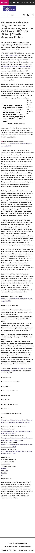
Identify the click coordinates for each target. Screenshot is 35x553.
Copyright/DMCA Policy (9, 550)
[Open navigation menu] (3, 15)
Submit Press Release (11, 546)
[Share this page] (32, 15)
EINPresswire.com (11, 55)
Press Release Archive (20, 543)
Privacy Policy (22, 550)
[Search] (24, 15)
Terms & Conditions (25, 546)
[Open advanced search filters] (28, 15)
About (10, 543)
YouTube (4, 473)
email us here (5, 464)
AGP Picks (4, 2)
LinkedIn (4, 468)
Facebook (4, 471)
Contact (31, 550)
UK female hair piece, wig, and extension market (16, 66)
